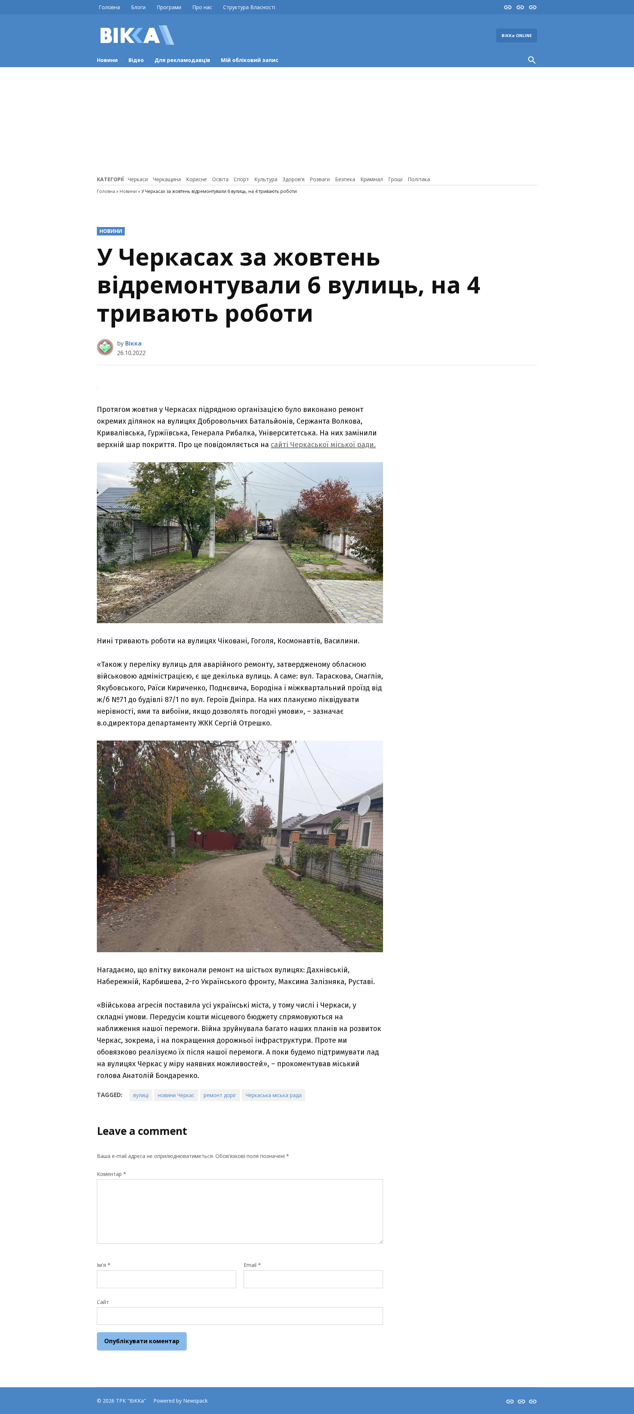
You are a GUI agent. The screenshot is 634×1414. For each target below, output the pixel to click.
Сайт (103, 1301)
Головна (109, 7)
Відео (136, 59)
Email (252, 1264)
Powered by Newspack (180, 1400)
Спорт (241, 179)
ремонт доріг (220, 1095)
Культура (265, 179)
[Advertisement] (317, 120)
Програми (169, 7)
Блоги (138, 7)
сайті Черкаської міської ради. (323, 444)
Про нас (202, 7)
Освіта (220, 179)
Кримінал (371, 179)
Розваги (320, 179)
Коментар (111, 1173)
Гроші (395, 179)
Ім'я (103, 1264)
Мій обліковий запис (249, 59)
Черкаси (138, 179)
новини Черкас (176, 1095)
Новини (107, 59)
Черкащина (167, 179)
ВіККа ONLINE (517, 35)
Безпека (345, 179)
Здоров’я (294, 179)
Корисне (196, 179)
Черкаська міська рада (273, 1095)
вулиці (141, 1095)
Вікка (133, 343)
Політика (419, 179)
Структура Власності (249, 7)
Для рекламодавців (182, 59)
